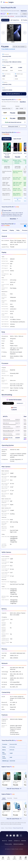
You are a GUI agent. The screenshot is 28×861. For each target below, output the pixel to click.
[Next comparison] (24, 169)
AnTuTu (8, 403)
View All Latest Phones (13, 818)
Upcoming (9, 798)
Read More (23, 101)
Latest (3, 798)
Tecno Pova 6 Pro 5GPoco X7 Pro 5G (18, 199)
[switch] (25, 226)
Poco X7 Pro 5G (17, 153)
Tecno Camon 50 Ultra (16, 782)
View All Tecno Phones (13, 788)
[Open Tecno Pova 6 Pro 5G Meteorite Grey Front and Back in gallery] (14, 32)
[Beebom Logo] (8, 2)
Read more (24, 10)
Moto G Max (16, 811)
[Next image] (25, 33)
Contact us (17, 840)
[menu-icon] (2, 2)
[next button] (24, 779)
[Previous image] (3, 33)
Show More (13, 218)
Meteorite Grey (6, 108)
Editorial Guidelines (18, 844)
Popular (15, 798)
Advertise (23, 840)
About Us (4, 840)
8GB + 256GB (19, 108)
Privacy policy (8, 844)
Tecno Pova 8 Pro (5, 782)
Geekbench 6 (20, 403)
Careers (10, 840)
